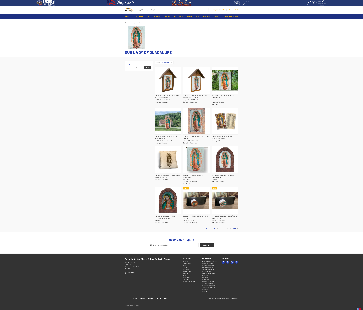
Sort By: (158, 62)
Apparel (189, 16)
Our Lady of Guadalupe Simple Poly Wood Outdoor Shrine (195, 97)
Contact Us (205, 279)
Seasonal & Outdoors (231, 16)
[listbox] (167, 62)
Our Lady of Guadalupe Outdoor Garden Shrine (223, 176)
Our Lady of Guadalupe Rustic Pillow (167, 175)
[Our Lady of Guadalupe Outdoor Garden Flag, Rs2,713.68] (225, 80)
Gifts (197, 16)
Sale (149, 16)
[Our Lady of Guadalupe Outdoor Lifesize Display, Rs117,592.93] (168, 121)
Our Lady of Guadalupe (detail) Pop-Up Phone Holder (225, 217)
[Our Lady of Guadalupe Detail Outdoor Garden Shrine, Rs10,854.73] (168, 200)
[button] (45, 3)
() (237, 10)
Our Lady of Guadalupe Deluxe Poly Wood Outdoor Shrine (167, 97)
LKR (229, 10)
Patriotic (128, 16)
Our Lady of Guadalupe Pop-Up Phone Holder (195, 217)
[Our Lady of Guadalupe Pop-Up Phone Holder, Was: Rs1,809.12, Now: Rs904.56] (196, 200)
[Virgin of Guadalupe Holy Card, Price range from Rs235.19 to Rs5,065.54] (225, 121)
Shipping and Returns (208, 283)
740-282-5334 (131, 273)
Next (235, 229)
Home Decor (206, 16)
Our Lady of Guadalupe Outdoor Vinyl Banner (196, 138)
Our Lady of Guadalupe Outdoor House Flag (194, 176)
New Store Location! (208, 263)
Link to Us (205, 289)
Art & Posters (178, 16)
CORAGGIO (217, 16)
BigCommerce (135, 305)
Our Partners (139, 16)
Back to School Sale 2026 (209, 261)
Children (157, 16)
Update (147, 68)
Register (222, 10)
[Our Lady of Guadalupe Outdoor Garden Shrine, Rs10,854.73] (225, 160)
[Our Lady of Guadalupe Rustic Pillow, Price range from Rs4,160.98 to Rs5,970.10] (168, 160)
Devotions (167, 16)
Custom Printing (207, 271)
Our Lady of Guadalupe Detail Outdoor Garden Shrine (165, 217)
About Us (205, 275)
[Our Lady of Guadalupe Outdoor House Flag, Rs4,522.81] (196, 160)
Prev (207, 229)
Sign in (216, 10)
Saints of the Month (208, 269)
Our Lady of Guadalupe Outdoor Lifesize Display (166, 138)
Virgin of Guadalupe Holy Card (222, 136)
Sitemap (204, 291)
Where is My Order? (208, 281)
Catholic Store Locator (209, 273)
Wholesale (205, 277)
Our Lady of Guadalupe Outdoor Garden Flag (223, 97)
